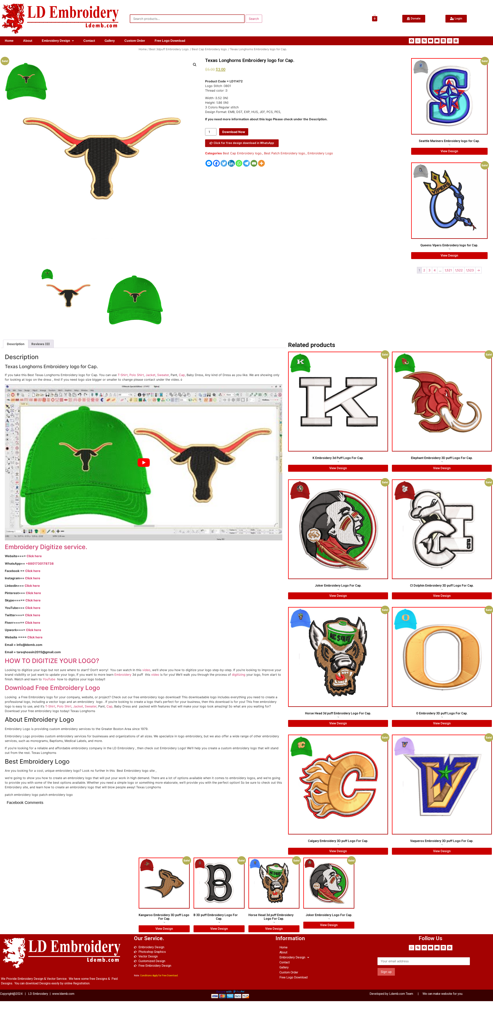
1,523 (470, 270)
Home (9, 40)
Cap (182, 375)
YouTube (49, 679)
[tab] (15, 344)
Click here (34, 556)
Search (254, 19)
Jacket (150, 375)
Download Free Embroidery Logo (53, 687)
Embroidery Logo (320, 153)
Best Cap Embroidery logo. (209, 49)
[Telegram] (246, 163)
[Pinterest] (456, 40)
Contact (89, 40)
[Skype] (424, 40)
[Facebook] (411, 40)
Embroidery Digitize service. (46, 547)
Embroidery (122, 674)
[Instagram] (449, 40)
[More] (261, 163)
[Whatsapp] (418, 40)
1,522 (459, 270)
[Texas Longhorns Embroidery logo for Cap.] (68, 296)
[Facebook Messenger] (208, 163)
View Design (449, 151)
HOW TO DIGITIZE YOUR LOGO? (52, 661)
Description (15, 344)
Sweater (163, 375)
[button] (58, 40)
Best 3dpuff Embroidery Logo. (169, 49)
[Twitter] (224, 163)
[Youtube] (430, 40)
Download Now (233, 132)
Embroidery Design (56, 40)
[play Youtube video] (143, 462)
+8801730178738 (40, 563)
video (146, 670)
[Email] (254, 163)
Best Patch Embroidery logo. (285, 153)
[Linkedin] (443, 40)
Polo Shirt (136, 375)
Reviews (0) (40, 344)
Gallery (110, 40)
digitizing (238, 674)
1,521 (448, 270)
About (27, 40)
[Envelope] (437, 40)
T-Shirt (123, 375)
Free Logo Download (170, 40)
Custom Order (134, 40)
